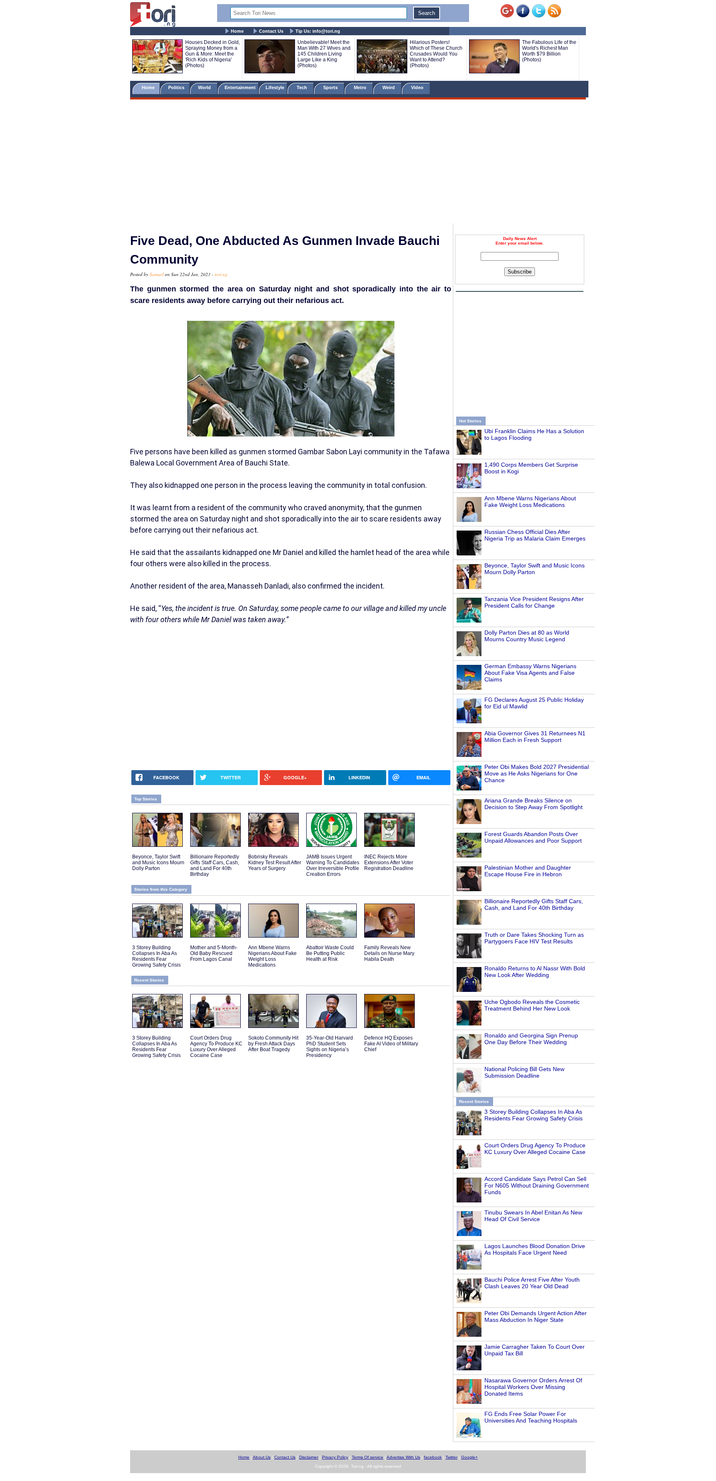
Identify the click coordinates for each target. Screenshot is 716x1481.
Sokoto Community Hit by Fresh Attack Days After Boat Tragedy (273, 1043)
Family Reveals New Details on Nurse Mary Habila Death (389, 953)
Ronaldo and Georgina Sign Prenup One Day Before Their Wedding (531, 1038)
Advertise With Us (403, 1457)
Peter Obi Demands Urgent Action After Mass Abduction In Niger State (535, 1316)
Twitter (451, 1457)
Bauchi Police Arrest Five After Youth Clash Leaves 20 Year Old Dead (532, 1283)
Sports (331, 87)
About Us (262, 1457)
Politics (176, 87)
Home (237, 31)
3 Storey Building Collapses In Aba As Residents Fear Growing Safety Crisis (533, 1115)
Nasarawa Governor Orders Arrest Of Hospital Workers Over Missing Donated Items (533, 1387)
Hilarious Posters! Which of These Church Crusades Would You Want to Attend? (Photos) (436, 53)
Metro (361, 87)
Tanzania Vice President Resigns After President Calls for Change (534, 602)
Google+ (469, 1457)
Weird (389, 87)
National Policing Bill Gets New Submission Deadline (524, 1072)
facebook (433, 1457)
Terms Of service (367, 1457)
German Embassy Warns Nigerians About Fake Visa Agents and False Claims (530, 673)
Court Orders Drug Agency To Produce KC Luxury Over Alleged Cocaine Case (534, 1148)
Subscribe (520, 272)
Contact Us (271, 31)
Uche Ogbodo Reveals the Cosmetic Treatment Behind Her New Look (532, 1005)
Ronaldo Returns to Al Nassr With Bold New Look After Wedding (534, 971)
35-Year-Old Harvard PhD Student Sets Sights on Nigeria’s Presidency (329, 1046)
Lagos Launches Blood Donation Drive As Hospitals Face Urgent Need (534, 1249)
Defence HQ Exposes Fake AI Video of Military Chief (391, 1043)
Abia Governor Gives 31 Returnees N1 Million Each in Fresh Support (534, 736)
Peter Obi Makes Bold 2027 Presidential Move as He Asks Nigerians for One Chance (536, 773)
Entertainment (240, 87)
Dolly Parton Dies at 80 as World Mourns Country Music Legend (526, 635)
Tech (302, 87)
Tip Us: (317, 31)
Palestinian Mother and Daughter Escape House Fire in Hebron (527, 870)
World (205, 87)
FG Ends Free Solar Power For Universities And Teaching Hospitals (530, 1417)
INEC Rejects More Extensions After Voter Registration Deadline (389, 862)
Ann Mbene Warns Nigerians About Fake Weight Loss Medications (530, 501)
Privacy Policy (335, 1457)
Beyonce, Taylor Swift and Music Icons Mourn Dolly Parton (534, 568)
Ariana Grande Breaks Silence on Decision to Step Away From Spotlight (533, 803)
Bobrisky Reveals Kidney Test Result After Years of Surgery (274, 862)
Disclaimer (308, 1457)
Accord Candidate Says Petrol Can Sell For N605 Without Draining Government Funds (536, 1185)
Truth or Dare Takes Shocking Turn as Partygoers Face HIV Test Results (534, 938)
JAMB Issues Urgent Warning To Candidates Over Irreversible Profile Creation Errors (332, 865)
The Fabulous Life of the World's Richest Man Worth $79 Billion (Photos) (549, 51)
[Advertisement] (358, 163)
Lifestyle (275, 87)
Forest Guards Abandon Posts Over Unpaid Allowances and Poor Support (533, 837)
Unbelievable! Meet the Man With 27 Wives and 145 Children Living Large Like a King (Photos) (324, 53)
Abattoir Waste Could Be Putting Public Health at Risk (330, 953)
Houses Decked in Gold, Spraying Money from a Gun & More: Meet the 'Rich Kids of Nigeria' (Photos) (212, 53)
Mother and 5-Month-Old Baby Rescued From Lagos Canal (213, 953)
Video (418, 87)
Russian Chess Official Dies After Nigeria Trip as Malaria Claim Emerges (534, 535)
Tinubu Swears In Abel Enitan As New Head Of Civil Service (533, 1215)
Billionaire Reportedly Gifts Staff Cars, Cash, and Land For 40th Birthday (533, 904)
